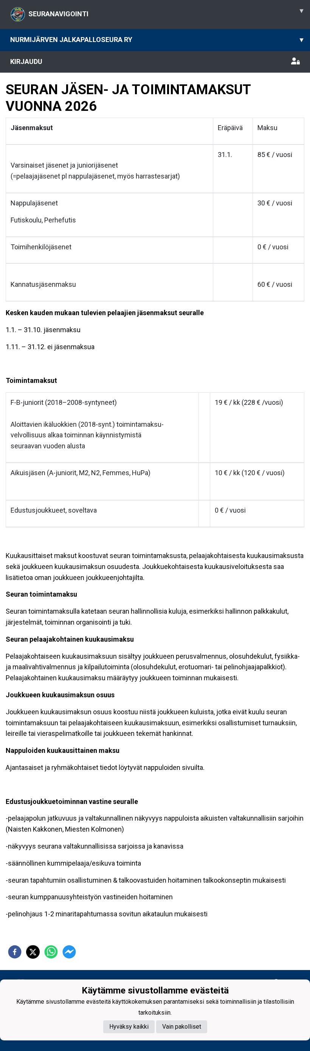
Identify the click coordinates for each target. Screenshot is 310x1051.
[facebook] (15, 952)
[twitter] (33, 952)
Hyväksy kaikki (129, 1026)
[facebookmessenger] (69, 952)
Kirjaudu (26, 61)
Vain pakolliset (181, 1026)
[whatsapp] (51, 952)
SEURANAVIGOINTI (165, 12)
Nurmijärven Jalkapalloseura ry (156, 40)
